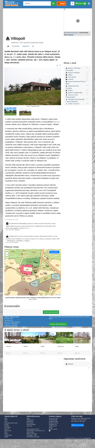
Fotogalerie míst (30, 419)
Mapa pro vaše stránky (32, 433)
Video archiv (29, 426)
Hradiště (6, 436)
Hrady (5, 418)
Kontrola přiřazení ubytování (33, 436)
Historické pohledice (31, 424)
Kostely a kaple (7, 430)
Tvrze (5, 421)
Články (28, 418)
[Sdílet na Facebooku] (57, 65)
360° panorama (30, 423)
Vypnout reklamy (30, 432)
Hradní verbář (30, 421)
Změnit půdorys (54, 252)
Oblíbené (81, 3)
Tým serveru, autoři (53, 418)
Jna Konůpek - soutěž (32, 435)
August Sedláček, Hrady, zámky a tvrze (36, 430)
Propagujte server (53, 424)
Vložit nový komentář (51, 312)
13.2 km (60, 353)
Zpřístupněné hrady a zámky (10, 423)
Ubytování (25, 46)
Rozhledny (6, 426)
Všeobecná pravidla (53, 421)
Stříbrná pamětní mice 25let (33, 429)
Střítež (70, 75)
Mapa (62, 4)
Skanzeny (6, 429)
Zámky (6, 419)
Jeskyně (6, 433)
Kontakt (50, 427)
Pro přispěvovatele (53, 419)
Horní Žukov (72, 77)
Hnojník (70, 79)
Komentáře (15, 46)
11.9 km (9, 353)
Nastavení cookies (53, 429)
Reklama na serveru (53, 423)
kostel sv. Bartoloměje (75, 92)
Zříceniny (6, 424)
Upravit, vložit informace (58, 324)
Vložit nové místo (78, 425)
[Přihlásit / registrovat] (72, 3)
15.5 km (78, 353)
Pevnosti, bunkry (8, 435)
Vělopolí (17, 38)
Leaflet (58, 294)
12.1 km (26, 353)
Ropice (70, 90)
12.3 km (43, 353)
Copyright (62, 438)
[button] (7, 251)
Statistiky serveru (53, 426)
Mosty (5, 432)
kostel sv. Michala (74, 72)
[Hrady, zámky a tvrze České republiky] (11, 3)
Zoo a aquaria (7, 427)
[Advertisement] (33, 22)
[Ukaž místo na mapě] (77, 20)
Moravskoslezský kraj (71, 32)
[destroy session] (78, 427)
